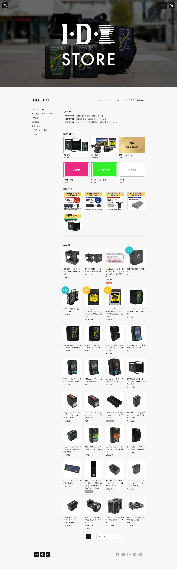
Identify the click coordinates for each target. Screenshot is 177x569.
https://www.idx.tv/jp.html (140, 554)
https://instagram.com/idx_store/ (129, 554)
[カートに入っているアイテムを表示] (172, 5)
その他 (34, 134)
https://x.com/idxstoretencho (123, 554)
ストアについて (112, 100)
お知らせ (141, 100)
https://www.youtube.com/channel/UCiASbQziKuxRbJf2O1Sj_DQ (134, 554)
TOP (101, 100)
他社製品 (35, 122)
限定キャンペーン (38, 109)
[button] (162, 5)
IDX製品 (35, 118)
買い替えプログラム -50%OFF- (43, 114)
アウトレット (37, 126)
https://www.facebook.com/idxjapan (117, 554)
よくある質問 (128, 100)
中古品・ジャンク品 (39, 130)
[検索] (5, 5)
